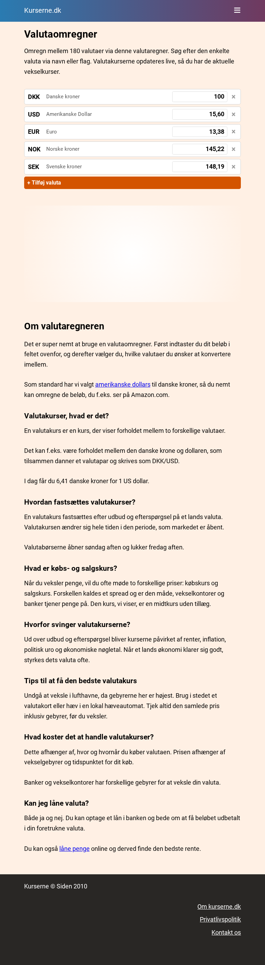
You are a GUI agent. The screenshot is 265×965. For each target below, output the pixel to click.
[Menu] (237, 10)
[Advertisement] (132, 254)
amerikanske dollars (122, 384)
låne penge (74, 848)
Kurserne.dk (42, 10)
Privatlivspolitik (220, 919)
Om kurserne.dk (219, 906)
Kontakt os (226, 932)
